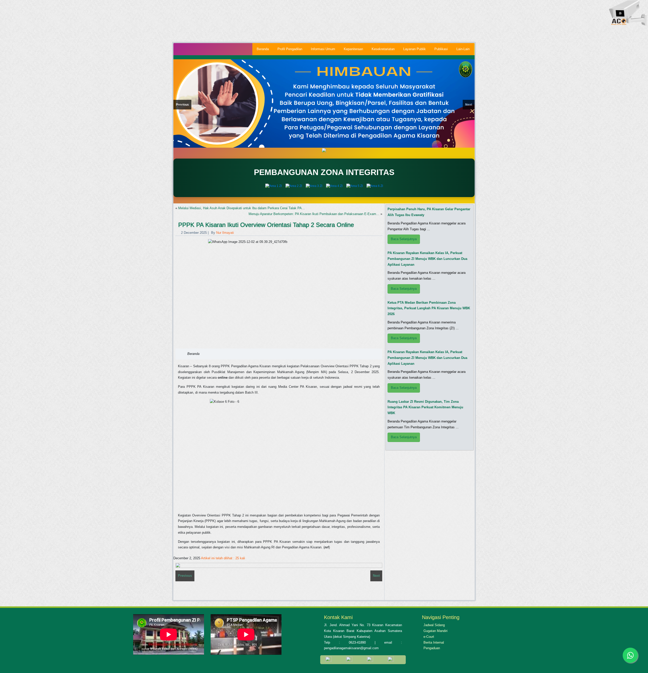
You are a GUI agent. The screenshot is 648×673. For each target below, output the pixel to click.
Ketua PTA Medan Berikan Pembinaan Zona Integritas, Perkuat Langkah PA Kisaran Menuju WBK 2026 (429, 308)
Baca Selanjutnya (404, 239)
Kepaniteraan (353, 49)
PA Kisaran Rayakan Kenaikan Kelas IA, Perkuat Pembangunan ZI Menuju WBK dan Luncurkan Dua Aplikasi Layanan (427, 258)
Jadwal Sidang (434, 625)
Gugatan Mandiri (435, 631)
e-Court (428, 637)
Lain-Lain (463, 49)
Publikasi (441, 49)
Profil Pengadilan (289, 49)
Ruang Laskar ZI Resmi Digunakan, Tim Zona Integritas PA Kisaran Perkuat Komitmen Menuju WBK (425, 407)
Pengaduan (431, 648)
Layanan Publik (414, 49)
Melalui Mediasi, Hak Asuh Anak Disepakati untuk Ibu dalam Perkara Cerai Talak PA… (241, 208)
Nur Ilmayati (225, 233)
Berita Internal (433, 642)
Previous (182, 104)
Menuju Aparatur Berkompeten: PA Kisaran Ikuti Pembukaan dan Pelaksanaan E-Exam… (314, 214)
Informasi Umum (323, 49)
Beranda (263, 49)
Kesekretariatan (383, 49)
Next (468, 104)
